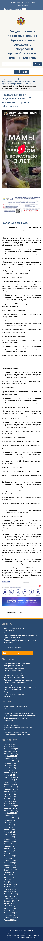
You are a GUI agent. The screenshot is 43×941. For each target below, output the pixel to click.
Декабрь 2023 (9, 811)
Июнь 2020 (8, 908)
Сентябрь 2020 (9, 901)
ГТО (5, 708)
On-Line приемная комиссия (15, 685)
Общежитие (8, 692)
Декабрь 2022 (9, 839)
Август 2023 (8, 820)
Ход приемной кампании (13, 666)
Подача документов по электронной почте (20, 687)
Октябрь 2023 (9, 815)
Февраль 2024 (9, 806)
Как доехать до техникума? (14, 694)
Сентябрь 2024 (9, 789)
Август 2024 (8, 792)
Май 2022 (7, 853)
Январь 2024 (9, 808)
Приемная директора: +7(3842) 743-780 (23, 2)
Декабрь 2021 (9, 865)
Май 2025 (7, 770)
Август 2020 (8, 903)
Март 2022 (8, 858)
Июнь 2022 (8, 851)
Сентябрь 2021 (9, 872)
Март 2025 (8, 775)
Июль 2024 (8, 794)
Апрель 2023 (9, 830)
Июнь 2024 (8, 796)
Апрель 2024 (9, 801)
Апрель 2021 (9, 884)
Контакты (7, 697)
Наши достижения (11, 723)
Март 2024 (8, 803)
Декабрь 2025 (9, 754)
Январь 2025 (9, 780)
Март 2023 (8, 832)
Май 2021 (7, 882)
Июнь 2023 (8, 825)
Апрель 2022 (9, 856)
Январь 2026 (9, 751)
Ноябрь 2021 (9, 868)
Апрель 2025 (9, 773)
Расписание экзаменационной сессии (18, 713)
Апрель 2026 (9, 744)
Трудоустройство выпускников (15, 706)
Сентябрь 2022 (9, 846)
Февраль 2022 (9, 860)
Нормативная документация (14, 668)
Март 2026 (8, 746)
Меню (24, 71)
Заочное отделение (11, 725)
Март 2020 (8, 915)
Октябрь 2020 (9, 898)
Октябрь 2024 (9, 787)
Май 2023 (7, 827)
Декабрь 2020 (9, 894)
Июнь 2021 (8, 879)
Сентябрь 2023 (9, 818)
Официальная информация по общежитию (20, 635)
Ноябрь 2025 (9, 756)
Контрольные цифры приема (15, 673)
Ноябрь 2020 (9, 896)
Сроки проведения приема (14, 675)
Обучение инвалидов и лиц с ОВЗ (17, 663)
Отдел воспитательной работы (15, 718)
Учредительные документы (14, 628)
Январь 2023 (9, 837)
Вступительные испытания (14, 678)
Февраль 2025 (9, 777)
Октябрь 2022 (9, 844)
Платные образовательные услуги (17, 645)
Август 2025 (8, 763)
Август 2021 (8, 875)
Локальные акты (10, 630)
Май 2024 (7, 799)
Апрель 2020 (9, 913)
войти (24, 9)
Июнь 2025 (8, 768)
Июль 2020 (8, 906)
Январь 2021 (9, 891)
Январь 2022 (9, 863)
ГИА (5, 711)
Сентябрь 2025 (9, 761)
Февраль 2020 (9, 917)
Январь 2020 (9, 920)
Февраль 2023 (9, 834)
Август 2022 (8, 849)
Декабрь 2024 (9, 782)
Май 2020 (7, 910)
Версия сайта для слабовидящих (19, 653)
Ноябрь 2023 (9, 813)
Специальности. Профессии (14, 670)
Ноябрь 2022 (9, 841)
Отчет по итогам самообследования (17, 633)
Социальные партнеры (12, 647)
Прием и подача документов (15, 682)
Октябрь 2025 (9, 758)
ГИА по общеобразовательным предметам (20, 716)
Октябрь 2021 (9, 870)
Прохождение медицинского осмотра (18, 680)
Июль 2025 (8, 765)
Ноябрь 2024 (9, 784)
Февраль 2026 (9, 749)
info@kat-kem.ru (23, 5)
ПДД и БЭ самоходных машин (15, 732)
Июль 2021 (8, 877)
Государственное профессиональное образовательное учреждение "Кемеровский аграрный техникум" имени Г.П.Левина (22, 44)
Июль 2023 (8, 822)
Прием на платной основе (14, 689)
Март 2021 (8, 887)
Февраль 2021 (9, 889)
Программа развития (12, 638)
